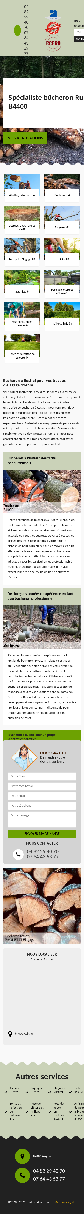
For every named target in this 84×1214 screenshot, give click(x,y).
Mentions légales (65, 1202)
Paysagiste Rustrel (38, 1090)
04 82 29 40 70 (26, 17)
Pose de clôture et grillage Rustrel (37, 1109)
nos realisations (25, 138)
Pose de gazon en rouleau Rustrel (59, 1111)
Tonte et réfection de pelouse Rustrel (16, 1111)
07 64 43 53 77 (26, 43)
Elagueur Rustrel (59, 1090)
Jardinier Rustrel (15, 1090)
